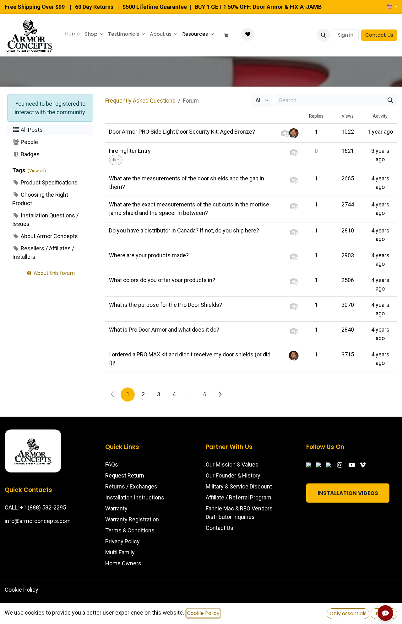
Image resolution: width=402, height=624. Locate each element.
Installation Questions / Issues (45, 219)
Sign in (345, 35)
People (28, 142)
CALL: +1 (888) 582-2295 (35, 507)
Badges (29, 154)
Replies (316, 116)
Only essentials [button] (348, 613)
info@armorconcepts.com (38, 521)
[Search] (390, 100)
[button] (323, 35)
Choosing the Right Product (40, 198)
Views (348, 116)
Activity (380, 116)
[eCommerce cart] (228, 35)
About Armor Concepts (48, 236)
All (259, 100)
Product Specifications (48, 182)
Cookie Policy (21, 589)
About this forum (53, 273)
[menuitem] (72, 34)
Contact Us (379, 35)
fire (116, 159)
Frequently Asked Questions (140, 100)
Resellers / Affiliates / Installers (43, 252)
